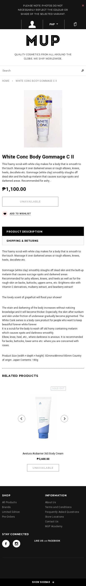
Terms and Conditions (58, 507)
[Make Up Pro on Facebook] (6, 543)
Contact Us (51, 521)
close (83, 5)
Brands (6, 507)
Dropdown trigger (32, 24)
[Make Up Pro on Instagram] (16, 543)
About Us (50, 502)
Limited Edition (11, 512)
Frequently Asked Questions (62, 512)
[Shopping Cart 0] (75, 24)
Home (5, 80)
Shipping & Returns (22, 240)
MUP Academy (54, 526)
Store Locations (54, 516)
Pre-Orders (8, 516)
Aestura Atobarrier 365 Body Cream (43, 453)
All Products (9, 502)
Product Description (24, 231)
